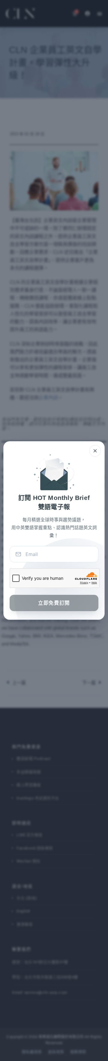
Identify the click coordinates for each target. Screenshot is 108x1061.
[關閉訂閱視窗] (95, 451)
